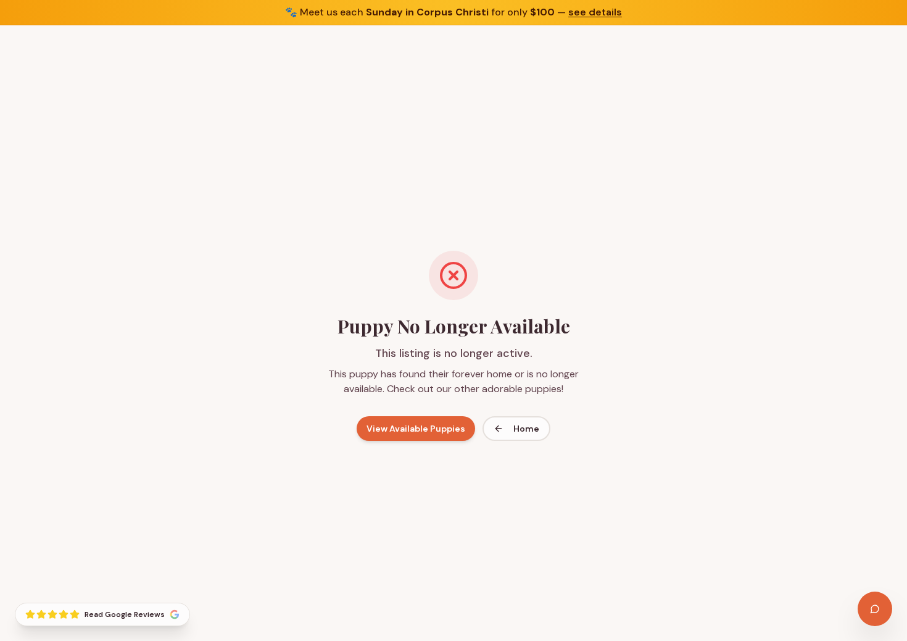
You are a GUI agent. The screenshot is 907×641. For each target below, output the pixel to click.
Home (526, 428)
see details (595, 12)
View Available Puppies (416, 428)
